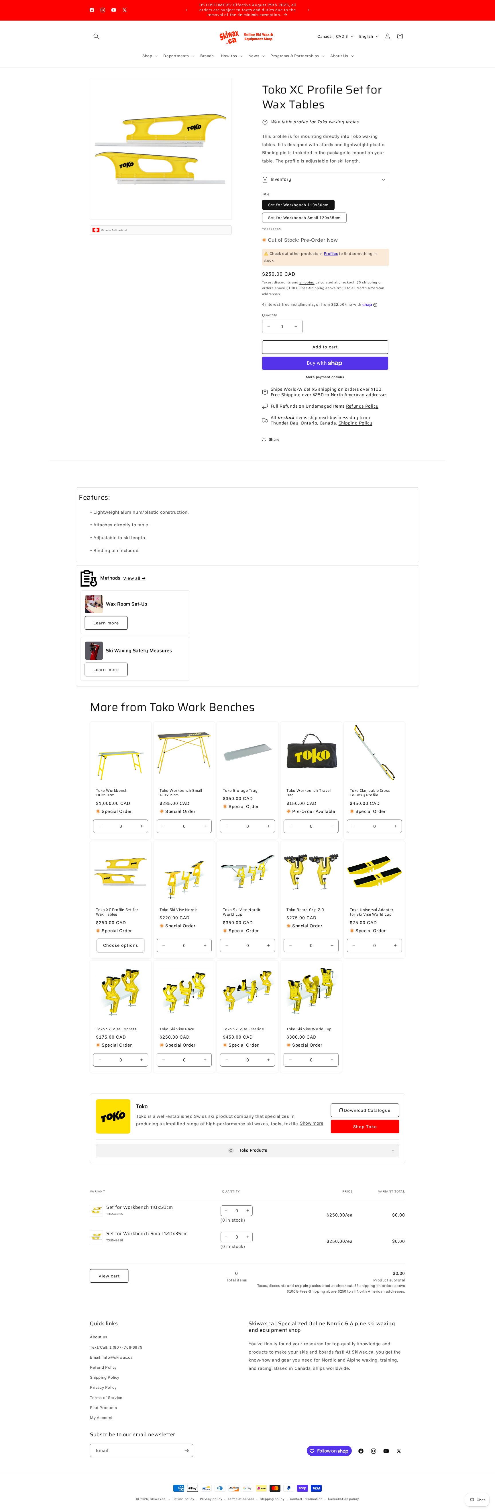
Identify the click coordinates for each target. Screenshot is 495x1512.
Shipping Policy (355, 423)
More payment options (325, 377)
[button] (96, 36)
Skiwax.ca (158, 1499)
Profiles (331, 253)
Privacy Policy (103, 1387)
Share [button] (274, 439)
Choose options (120, 945)
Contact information (306, 1499)
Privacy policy (211, 1499)
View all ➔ (134, 578)
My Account (101, 1417)
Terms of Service (106, 1397)
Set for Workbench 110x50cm (298, 204)
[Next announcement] (308, 10)
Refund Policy (103, 1367)
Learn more (106, 623)
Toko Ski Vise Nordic (179, 910)
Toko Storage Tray (240, 790)
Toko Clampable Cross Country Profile (370, 793)
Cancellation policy (343, 1499)
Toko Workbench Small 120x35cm (181, 793)
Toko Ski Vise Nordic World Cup (242, 912)
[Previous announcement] (186, 10)
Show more (311, 1123)
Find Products (103, 1407)
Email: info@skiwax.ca (111, 1357)
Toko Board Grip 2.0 (305, 910)
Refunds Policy (362, 406)
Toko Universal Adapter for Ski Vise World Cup (371, 912)
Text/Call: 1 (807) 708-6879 (116, 1347)
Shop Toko (365, 1126)
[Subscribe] (186, 1450)
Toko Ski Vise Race (177, 1029)
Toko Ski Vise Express (116, 1029)
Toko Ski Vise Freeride (243, 1029)
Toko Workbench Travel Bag (308, 793)
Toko (142, 1106)
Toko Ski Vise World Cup (309, 1029)
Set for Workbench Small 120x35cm (304, 217)
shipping (307, 282)
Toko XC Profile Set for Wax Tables (117, 912)
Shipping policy (272, 1499)
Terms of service (241, 1499)
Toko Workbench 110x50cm (111, 793)
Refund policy (183, 1499)
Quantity (269, 315)
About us (98, 1337)
